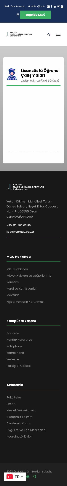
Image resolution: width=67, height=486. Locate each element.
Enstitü (11, 404)
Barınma (13, 333)
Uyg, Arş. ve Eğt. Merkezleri (26, 430)
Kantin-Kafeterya (19, 340)
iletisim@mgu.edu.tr (20, 232)
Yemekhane (15, 353)
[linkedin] (55, 6)
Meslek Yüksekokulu (21, 410)
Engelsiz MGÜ (35, 15)
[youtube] (62, 6)
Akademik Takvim (19, 417)
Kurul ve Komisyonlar (22, 288)
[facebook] (51, 6)
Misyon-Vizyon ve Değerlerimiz (29, 276)
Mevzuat (13, 295)
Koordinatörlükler (19, 436)
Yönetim (13, 282)
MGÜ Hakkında (17, 269)
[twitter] (58, 6)
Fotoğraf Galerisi (19, 366)
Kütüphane (15, 346)
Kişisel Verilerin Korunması (25, 302)
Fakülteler (14, 397)
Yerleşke (13, 359)
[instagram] (18, 15)
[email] (48, 6)
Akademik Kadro (19, 423)
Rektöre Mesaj (14, 6)
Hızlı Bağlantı (36, 6)
